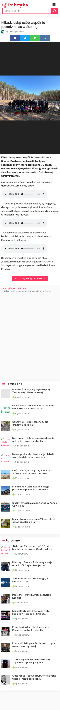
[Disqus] (30, 335)
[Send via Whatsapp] (35, 38)
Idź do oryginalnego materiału (29, 278)
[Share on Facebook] (15, 38)
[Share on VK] (45, 38)
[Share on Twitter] (25, 38)
